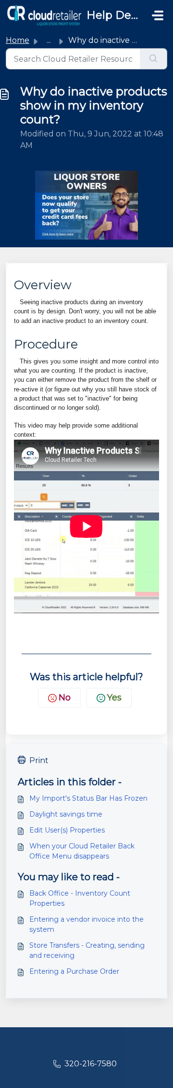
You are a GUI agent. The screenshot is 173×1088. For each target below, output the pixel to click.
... (49, 40)
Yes (114, 697)
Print (39, 760)
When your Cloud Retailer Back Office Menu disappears (82, 851)
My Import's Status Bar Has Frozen (88, 798)
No (65, 697)
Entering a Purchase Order (74, 971)
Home (17, 40)
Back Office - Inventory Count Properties (79, 898)
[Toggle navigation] (157, 15)
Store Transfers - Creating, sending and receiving (87, 950)
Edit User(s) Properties (67, 830)
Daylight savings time (65, 814)
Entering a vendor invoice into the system (86, 924)
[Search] (153, 58)
